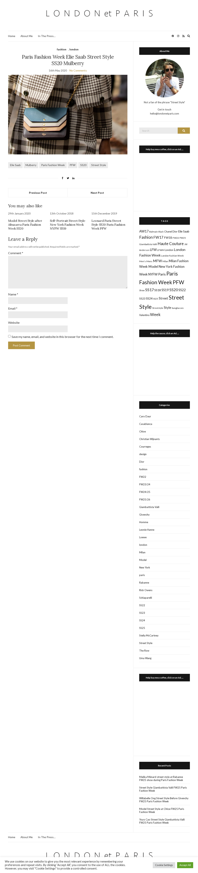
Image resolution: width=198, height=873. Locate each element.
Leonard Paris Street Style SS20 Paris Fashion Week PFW (108, 224)
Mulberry (31, 165)
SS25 (155, 298)
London (169, 249)
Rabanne (144, 582)
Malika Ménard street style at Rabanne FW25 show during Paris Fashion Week (161, 778)
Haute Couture (171, 243)
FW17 (158, 237)
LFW (153, 250)
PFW (72, 165)
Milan (165, 261)
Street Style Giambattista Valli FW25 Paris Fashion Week (163, 789)
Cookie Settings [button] (164, 865)
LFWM (160, 250)
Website (14, 322)
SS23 (142, 298)
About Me (26, 36)
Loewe (143, 537)
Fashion (146, 237)
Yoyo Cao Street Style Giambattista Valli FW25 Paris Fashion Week (162, 821)
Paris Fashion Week (53, 165)
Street (163, 298)
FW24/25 (144, 491)
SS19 (165, 290)
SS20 (83, 165)
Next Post (97, 192)
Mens (149, 261)
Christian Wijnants (149, 439)
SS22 (182, 290)
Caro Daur (145, 416)
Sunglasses (178, 307)
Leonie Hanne (146, 529)
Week (155, 314)
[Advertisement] (164, 181)
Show (142, 290)
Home (11, 36)
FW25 (183, 237)
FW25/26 (144, 499)
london (74, 49)
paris (142, 575)
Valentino (144, 315)
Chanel (168, 231)
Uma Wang (145, 658)
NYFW (153, 274)
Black (161, 231)
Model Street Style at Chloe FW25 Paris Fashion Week (161, 810)
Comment (15, 253)
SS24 (149, 298)
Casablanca (145, 423)
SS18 (157, 290)
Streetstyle (157, 308)
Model (153, 266)
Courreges (145, 446)
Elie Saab (15, 165)
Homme (143, 522)
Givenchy (144, 514)
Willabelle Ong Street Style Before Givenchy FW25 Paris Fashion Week (164, 800)
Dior (175, 231)
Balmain (153, 231)
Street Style (98, 165)
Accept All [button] (185, 865)
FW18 (168, 237)
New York (144, 567)
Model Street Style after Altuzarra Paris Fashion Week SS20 (25, 224)
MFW (157, 261)
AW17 (144, 231)
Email (12, 308)
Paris (162, 274)
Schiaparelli (145, 597)
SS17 (149, 289)
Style (167, 308)
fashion (61, 49)
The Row (144, 650)
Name (13, 294)
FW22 (176, 237)
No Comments (78, 70)
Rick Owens (145, 590)
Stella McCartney (149, 635)
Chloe (142, 431)
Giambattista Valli (148, 244)
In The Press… (46, 36)
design (143, 454)
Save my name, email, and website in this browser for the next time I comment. (63, 336)
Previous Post (38, 192)
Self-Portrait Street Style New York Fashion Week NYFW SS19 (67, 224)
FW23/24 (144, 484)
